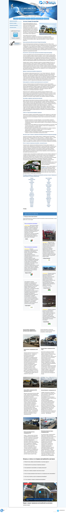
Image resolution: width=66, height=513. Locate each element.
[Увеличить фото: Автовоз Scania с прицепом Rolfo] (48, 428)
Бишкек (31, 205)
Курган (31, 183)
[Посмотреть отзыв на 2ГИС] (31, 307)
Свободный (32, 199)
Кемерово (32, 188)
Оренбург (48, 201)
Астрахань (32, 202)
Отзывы (33, 18)
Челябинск (49, 182)
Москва (31, 178)
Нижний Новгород (31, 179)
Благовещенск (48, 191)
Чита (32, 191)
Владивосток (31, 194)
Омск (32, 186)
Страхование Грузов (13, 27)
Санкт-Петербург (49, 178)
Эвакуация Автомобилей (14, 25)
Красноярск (49, 188)
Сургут (32, 184)
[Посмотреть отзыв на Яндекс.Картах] (49, 290)
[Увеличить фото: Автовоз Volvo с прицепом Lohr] (31, 429)
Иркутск (31, 190)
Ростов (31, 197)
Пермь (32, 180)
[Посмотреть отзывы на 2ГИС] (49, 232)
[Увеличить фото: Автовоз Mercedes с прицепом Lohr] (48, 387)
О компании (22, 18)
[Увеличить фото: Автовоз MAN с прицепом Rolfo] (31, 387)
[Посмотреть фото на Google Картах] (31, 223)
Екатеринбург (31, 182)
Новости (28, 18)
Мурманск (48, 194)
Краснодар (49, 197)
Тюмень (48, 183)
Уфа (48, 180)
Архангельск (31, 195)
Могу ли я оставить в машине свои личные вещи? (35, 470)
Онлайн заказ (39, 18)
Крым (49, 203)
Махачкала (49, 199)
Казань (48, 179)
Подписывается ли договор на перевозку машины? (35, 464)
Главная (16, 18)
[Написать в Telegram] (58, 511)
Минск (49, 206)
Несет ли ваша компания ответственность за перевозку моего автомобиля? (40, 473)
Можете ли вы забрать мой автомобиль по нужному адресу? (37, 461)
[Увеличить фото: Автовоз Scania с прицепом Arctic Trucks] (48, 345)
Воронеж (48, 195)
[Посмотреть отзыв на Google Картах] (31, 241)
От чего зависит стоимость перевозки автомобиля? (35, 479)
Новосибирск (48, 186)
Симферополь (48, 198)
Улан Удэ (48, 190)
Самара (48, 202)
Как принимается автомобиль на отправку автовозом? (36, 467)
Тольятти (31, 203)
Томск (32, 187)
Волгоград (32, 201)
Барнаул (48, 187)
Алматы (31, 206)
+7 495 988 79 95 (62, 510)
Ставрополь (32, 198)
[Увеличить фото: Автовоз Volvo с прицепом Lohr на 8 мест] (31, 346)
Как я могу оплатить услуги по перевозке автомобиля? (36, 476)
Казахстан (48, 205)
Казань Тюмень (48, 184)
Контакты (46, 18)
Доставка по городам (13, 23)
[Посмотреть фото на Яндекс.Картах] (49, 268)
